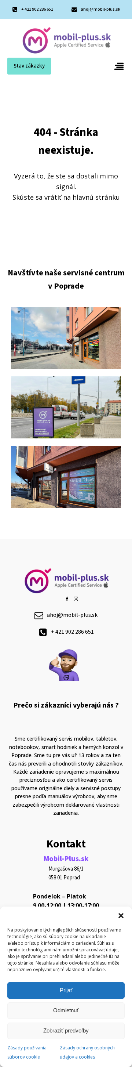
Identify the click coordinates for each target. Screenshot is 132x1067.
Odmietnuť (66, 1010)
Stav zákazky (29, 66)
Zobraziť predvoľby (66, 1030)
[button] (121, 915)
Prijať (66, 990)
